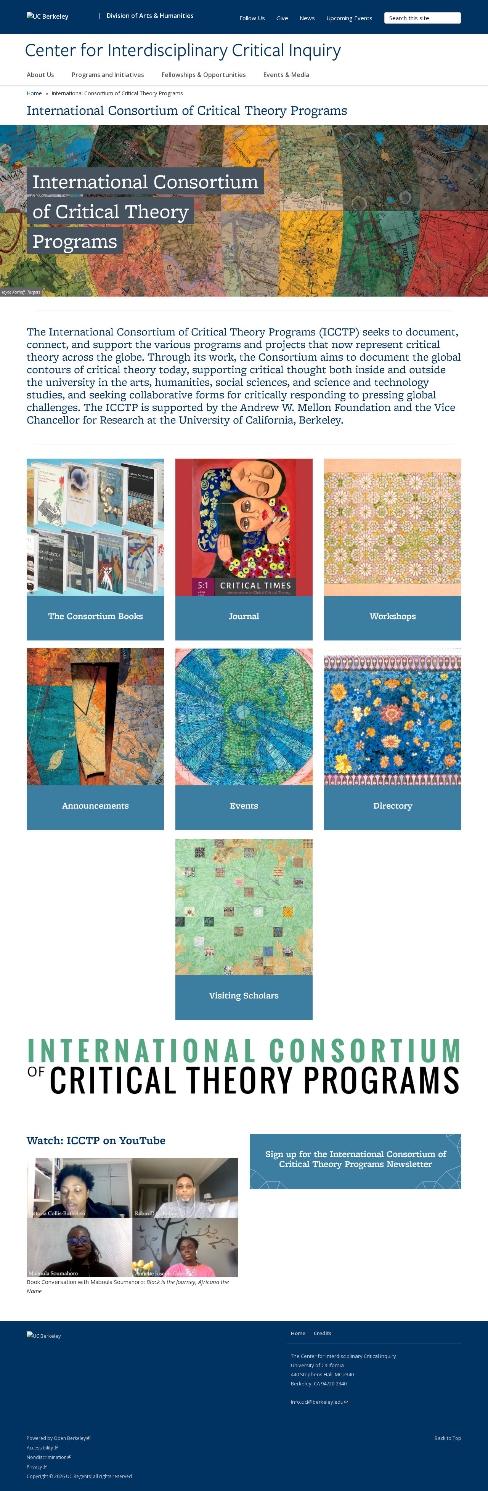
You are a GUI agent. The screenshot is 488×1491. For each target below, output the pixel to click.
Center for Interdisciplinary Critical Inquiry (183, 50)
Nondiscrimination (49, 1457)
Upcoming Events (349, 18)
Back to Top (448, 1438)
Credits (322, 1333)
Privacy (37, 1467)
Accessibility (42, 1447)
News (307, 18)
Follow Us (252, 18)
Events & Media (287, 75)
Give (282, 18)
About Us (41, 75)
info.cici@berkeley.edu (319, 1401)
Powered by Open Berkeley (58, 1438)
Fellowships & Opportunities (204, 75)
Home (34, 93)
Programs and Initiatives (109, 75)
